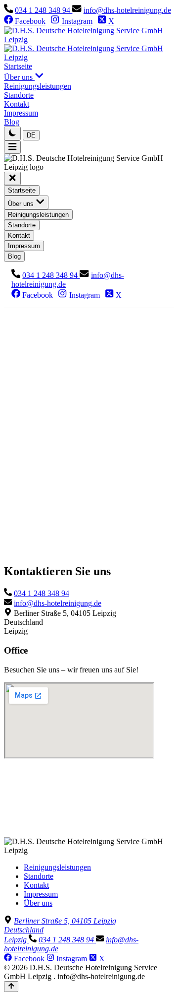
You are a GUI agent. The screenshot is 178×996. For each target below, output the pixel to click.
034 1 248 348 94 (43, 10)
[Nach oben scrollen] (11, 986)
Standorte (38, 876)
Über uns (38, 903)
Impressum (41, 894)
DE (31, 135)
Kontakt (36, 885)
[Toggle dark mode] (12, 133)
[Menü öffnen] (12, 147)
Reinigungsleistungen (57, 867)
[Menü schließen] (12, 178)
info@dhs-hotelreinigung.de (127, 10)
